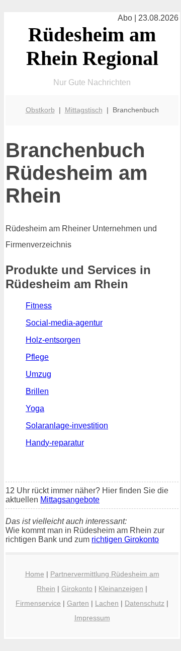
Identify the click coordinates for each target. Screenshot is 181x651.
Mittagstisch (84, 110)
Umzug (38, 374)
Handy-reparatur (55, 442)
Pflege (37, 357)
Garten (78, 603)
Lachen (107, 603)
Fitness (39, 305)
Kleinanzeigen (121, 588)
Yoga (35, 408)
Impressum (92, 618)
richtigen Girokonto (125, 539)
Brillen (37, 391)
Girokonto (77, 588)
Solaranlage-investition (67, 425)
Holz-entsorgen (53, 340)
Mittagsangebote (70, 499)
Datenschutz (144, 603)
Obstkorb (40, 110)
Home (34, 574)
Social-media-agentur (64, 322)
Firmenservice (38, 603)
